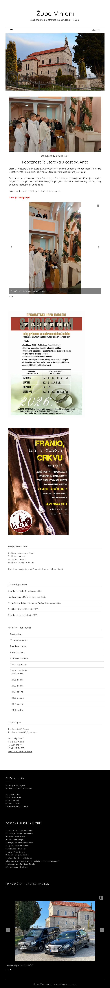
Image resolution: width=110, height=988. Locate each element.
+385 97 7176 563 (16, 748)
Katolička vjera (17, 652)
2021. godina (17, 691)
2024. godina (17, 673)
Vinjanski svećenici (19, 640)
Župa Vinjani (55, 13)
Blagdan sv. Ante (16, 615)
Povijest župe (16, 634)
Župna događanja (18, 664)
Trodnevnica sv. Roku (18, 597)
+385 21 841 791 (15, 745)
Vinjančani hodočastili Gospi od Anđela (26, 603)
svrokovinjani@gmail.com (20, 751)
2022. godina (17, 685)
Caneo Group (70, 984)
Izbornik (96, 30)
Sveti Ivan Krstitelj (16, 609)
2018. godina (17, 710)
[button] (11, 247)
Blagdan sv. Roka (16, 591)
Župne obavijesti (18, 670)
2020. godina (18, 698)
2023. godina (17, 679)
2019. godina (17, 704)
